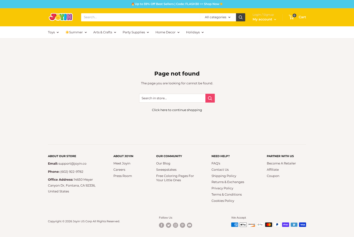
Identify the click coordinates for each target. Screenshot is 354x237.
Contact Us (220, 169)
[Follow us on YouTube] (189, 225)
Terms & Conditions (226, 194)
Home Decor (165, 32)
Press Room (122, 176)
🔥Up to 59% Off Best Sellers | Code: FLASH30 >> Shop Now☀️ (177, 4)
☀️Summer (74, 32)
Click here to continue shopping (177, 110)
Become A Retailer (281, 163)
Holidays (193, 32)
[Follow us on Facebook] (161, 225)
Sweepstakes (166, 169)
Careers (119, 169)
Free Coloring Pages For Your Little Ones (175, 178)
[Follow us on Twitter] (168, 225)
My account (263, 19)
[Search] (240, 17)
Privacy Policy (222, 188)
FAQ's (215, 163)
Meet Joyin (121, 163)
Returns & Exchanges (227, 182)
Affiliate (273, 169)
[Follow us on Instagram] (175, 225)
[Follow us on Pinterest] (182, 225)
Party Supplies (134, 32)
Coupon (273, 176)
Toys (51, 32)
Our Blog (163, 163)
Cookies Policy (222, 201)
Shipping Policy (223, 176)
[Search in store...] (210, 98)
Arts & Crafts (102, 32)
